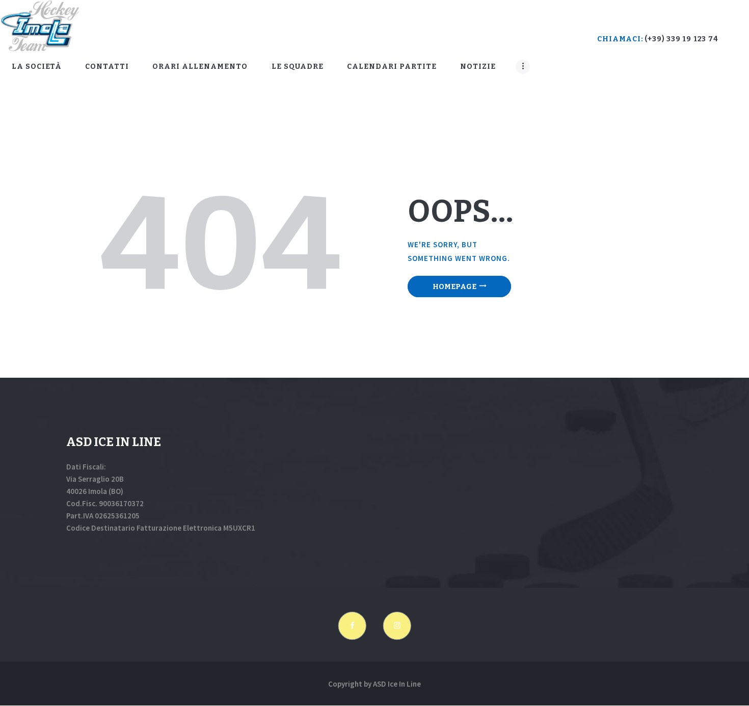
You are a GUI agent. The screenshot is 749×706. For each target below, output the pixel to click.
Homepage (454, 286)
